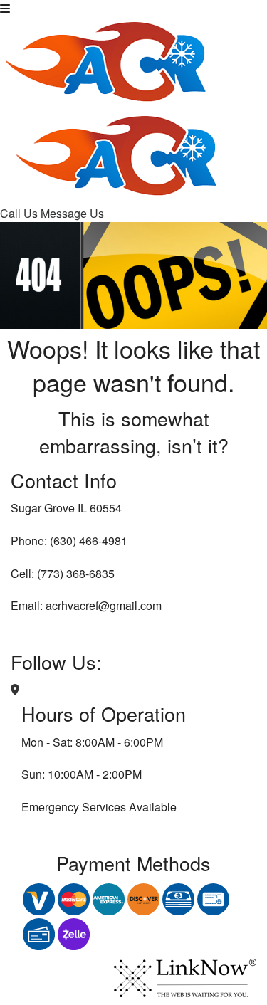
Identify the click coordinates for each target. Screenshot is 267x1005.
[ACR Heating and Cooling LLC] (107, 58)
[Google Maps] (15, 689)
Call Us (20, 213)
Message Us (72, 213)
